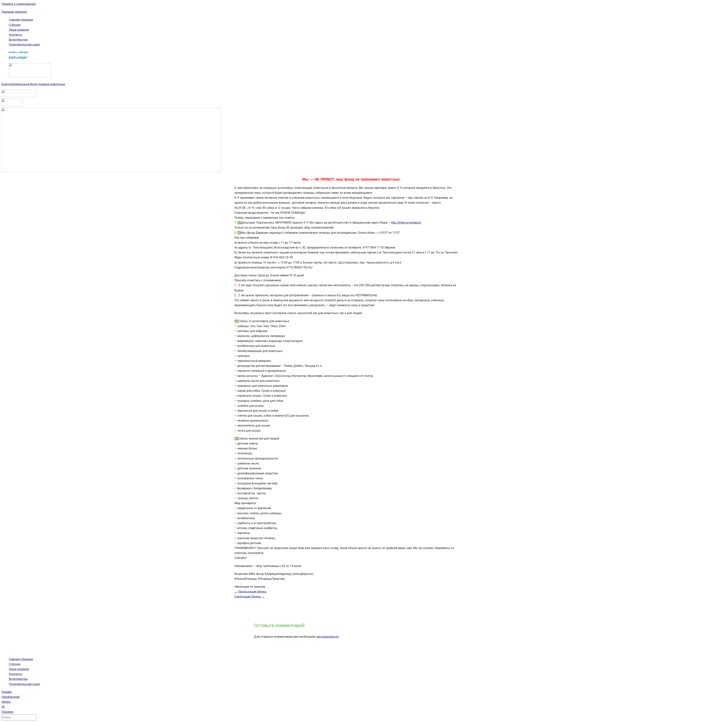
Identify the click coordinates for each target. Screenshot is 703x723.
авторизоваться (328, 636)
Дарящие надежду (14, 12)
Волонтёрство (18, 39)
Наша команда (19, 29)
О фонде (15, 25)
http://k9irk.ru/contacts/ (406, 222)
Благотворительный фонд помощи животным (33, 84)
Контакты (15, 34)
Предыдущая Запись (250, 591)
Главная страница (21, 19)
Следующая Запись (249, 596)
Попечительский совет (24, 44)
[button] (18, 52)
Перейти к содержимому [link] (18, 4)
